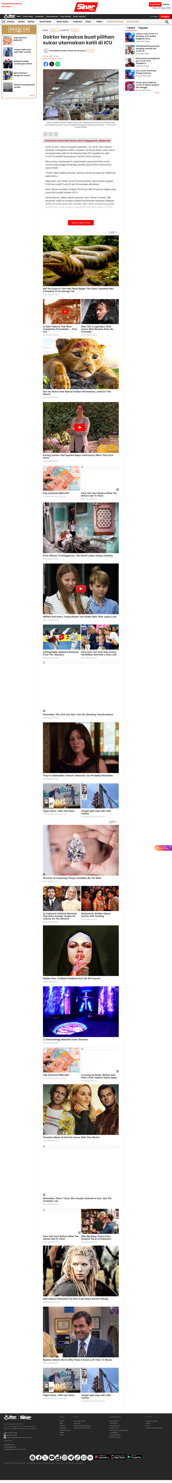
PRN (18, 16)
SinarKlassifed (10, 1447)
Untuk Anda (133, 21)
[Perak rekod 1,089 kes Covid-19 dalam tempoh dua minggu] (130, 86)
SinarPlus (39, 16)
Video (99, 21)
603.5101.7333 (11, 1435)
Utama (10, 21)
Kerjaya (77, 1423)
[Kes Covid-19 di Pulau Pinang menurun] (130, 74)
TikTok (102, 140)
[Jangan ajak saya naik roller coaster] (8, 52)
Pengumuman (151, 1421)
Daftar (166, 4)
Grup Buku (114, 1432)
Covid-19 (64, 30)
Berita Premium (115, 21)
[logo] (11, 1418)
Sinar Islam (62, 21)
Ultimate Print (115, 1435)
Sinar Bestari (52, 16)
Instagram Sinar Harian (164, 847)
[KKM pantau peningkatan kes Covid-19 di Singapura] (130, 62)
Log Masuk (155, 4)
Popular (143, 27)
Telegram (89, 140)
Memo (148, 1423)
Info (147, 1426)
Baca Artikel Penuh (81, 222)
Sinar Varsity (79, 16)
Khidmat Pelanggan (151, 1428)
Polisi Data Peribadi (82, 1428)
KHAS (45, 30)
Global (62, 1426)
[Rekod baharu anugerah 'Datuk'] (8, 75)
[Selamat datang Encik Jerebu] (8, 87)
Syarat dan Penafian (82, 1426)
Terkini (21, 21)
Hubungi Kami (79, 1421)
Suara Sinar (45, 21)
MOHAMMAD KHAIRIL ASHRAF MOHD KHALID (67, 51)
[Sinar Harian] (86, 7)
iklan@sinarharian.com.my (15, 1449)
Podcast (77, 21)
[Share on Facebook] (46, 64)
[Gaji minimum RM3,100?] (8, 40)
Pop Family (66, 16)
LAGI (32, 95)
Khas (88, 21)
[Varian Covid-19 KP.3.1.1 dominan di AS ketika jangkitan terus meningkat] (130, 37)
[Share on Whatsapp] (57, 64)
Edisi (61, 1423)
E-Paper (154, 16)
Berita (31, 21)
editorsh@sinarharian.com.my (19, 1437)
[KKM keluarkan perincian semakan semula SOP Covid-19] (130, 49)
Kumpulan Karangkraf (119, 1430)
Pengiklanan (9, 1445)
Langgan (165, 16)
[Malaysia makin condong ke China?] (8, 63)
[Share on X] (52, 64)
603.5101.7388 (11, 1433)
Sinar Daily (28, 16)
